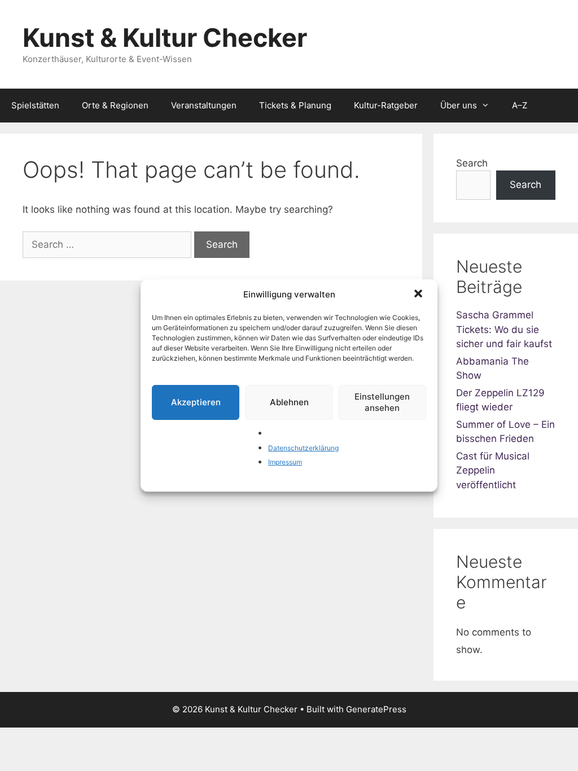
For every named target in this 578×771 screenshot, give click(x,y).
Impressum (285, 462)
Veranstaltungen (204, 105)
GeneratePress (376, 709)
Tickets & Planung (295, 105)
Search (472, 163)
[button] (419, 294)
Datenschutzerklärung (303, 448)
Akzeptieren (196, 402)
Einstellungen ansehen (382, 402)
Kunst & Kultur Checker (165, 37)
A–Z (519, 105)
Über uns (458, 105)
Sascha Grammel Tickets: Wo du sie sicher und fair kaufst (504, 329)
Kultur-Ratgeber (386, 105)
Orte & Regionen (115, 105)
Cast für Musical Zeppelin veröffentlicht (492, 470)
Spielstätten (35, 105)
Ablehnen (289, 402)
